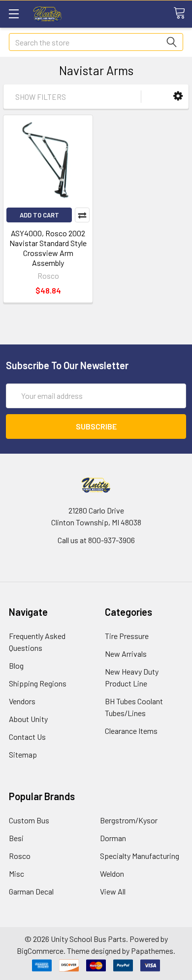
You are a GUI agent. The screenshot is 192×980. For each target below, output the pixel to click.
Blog (16, 665)
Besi (16, 838)
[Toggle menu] (13, 13)
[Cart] (182, 13)
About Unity (28, 719)
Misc (16, 873)
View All (113, 891)
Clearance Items (131, 730)
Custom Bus (29, 820)
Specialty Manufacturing (139, 855)
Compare (82, 215)
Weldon (112, 873)
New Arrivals (126, 653)
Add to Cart (39, 215)
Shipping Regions (37, 683)
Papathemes (152, 950)
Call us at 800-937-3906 (96, 540)
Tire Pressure (127, 635)
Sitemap (23, 754)
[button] (178, 96)
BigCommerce (40, 950)
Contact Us (27, 736)
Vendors (22, 701)
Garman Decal (31, 891)
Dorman (113, 838)
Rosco (20, 855)
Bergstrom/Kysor (129, 820)
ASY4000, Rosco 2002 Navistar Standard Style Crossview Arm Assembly (48, 247)
